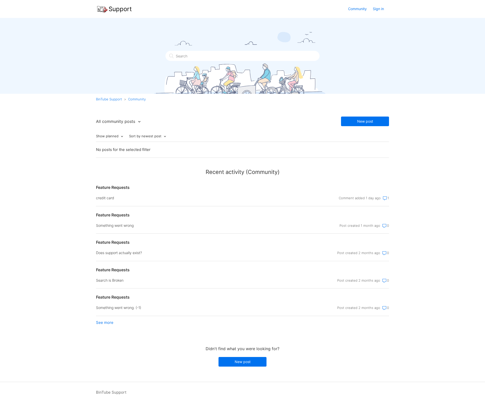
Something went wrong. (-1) (118, 307)
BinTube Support (109, 99)
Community (357, 9)
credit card (105, 198)
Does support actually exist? (119, 253)
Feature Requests (113, 187)
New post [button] (365, 121)
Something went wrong (115, 225)
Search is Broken (110, 280)
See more (104, 322)
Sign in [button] (378, 9)
